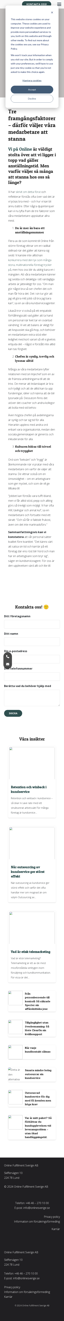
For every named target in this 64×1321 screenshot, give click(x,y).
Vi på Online (20, 149)
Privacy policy (52, 1217)
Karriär (56, 1229)
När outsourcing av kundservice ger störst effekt (28, 871)
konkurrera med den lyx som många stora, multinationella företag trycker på (30, 265)
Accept (32, 89)
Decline (32, 98)
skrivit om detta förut (28, 192)
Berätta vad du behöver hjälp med (27, 686)
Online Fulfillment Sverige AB (21, 1165)
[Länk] (32, 1001)
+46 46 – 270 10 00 (37, 1203)
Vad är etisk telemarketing (30, 952)
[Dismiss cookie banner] (52, 13)
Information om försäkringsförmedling (37, 1221)
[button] (59, 4)
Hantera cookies (32, 80)
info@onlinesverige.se (36, 1208)
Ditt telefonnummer (18, 668)
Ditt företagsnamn (17, 616)
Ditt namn (11, 634)
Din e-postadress (15, 651)
